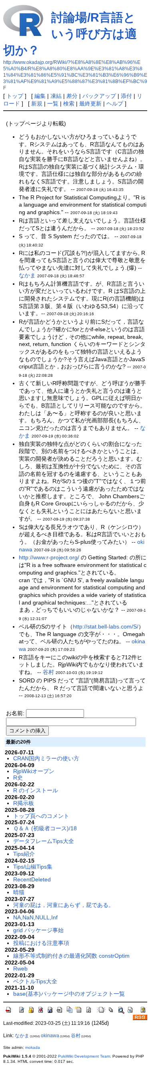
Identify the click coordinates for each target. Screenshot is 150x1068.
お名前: (16, 713)
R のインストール (35, 790)
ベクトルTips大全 (35, 981)
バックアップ (99, 96)
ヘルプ (114, 103)
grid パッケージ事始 (38, 930)
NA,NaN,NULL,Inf (35, 917)
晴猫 (18, 892)
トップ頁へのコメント (41, 816)
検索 (68, 103)
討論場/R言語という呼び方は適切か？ (70, 34)
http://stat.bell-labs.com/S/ (105, 626)
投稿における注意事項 (41, 943)
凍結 (56, 96)
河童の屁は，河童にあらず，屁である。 (63, 905)
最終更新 (90, 103)
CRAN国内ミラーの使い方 (46, 758)
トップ (14, 96)
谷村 (48, 672)
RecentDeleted (32, 879)
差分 (72, 96)
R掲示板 (23, 803)
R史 (18, 777)
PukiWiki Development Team (84, 1056)
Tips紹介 (24, 854)
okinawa (50, 1035)
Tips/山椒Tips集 (32, 866)
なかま (27, 275)
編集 (40, 96)
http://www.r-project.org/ (49, 557)
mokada (32, 1047)
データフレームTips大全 (43, 841)
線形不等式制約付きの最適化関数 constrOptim (71, 956)
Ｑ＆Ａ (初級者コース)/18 (45, 828)
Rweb (20, 968)
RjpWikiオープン (33, 771)
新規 (36, 103)
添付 (126, 96)
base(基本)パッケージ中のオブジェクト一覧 (69, 993)
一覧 (52, 103)
